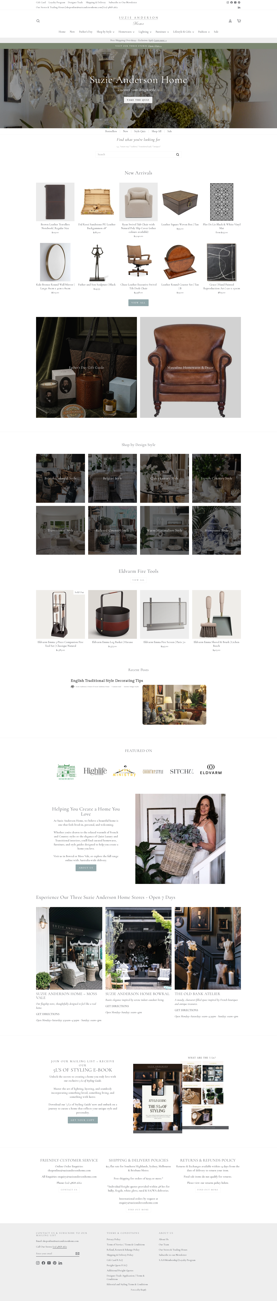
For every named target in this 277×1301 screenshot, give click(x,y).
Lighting (144, 31)
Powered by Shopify (138, 1290)
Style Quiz (140, 131)
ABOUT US (86, 867)
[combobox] (138, 154)
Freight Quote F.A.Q (117, 1265)
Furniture (161, 31)
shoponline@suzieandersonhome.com (69, 1170)
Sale (216, 31)
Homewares (125, 31)
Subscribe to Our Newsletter (123, 2)
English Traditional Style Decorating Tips (107, 680)
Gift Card (41, 2)
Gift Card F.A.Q (115, 1260)
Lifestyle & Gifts (182, 31)
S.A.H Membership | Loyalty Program (177, 1260)
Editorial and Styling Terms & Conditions (127, 1284)
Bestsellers (111, 131)
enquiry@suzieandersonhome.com (77, 1176)
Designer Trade (75, 2)
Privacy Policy (113, 1239)
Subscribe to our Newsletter (173, 1254)
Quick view (55, 217)
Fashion (202, 31)
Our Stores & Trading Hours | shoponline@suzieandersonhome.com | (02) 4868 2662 (77, 7)
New (72, 31)
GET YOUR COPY (83, 1120)
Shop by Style (104, 31)
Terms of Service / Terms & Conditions (126, 1244)
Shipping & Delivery (96, 2)
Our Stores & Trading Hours (173, 1249)
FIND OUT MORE (138, 1209)
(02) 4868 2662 (60, 1246)
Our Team (164, 1244)
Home (62, 31)
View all (138, 302)
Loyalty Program (57, 2)
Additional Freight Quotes (120, 1270)
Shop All (156, 131)
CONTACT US (69, 1189)
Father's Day (85, 31)
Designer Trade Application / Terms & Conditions (126, 1277)
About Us (164, 1239)
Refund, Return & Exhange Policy (123, 1249)
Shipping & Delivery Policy (120, 1254)
